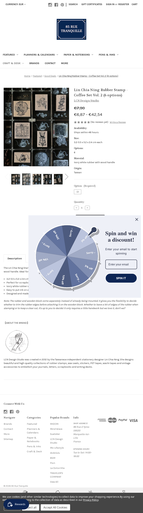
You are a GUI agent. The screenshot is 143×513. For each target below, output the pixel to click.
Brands (34, 63)
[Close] (137, 219)
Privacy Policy (90, 499)
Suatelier (55, 434)
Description (14, 258)
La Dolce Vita (57, 468)
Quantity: (79, 201)
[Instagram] (50, 5)
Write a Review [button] (118, 122)
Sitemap (8, 439)
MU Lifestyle (57, 447)
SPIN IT (121, 278)
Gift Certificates (91, 4)
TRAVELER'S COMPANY (56, 475)
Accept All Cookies (55, 507)
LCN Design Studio (56, 441)
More (64, 63)
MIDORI (54, 423)
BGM (52, 457)
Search (73, 4)
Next (66, 176)
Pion (52, 463)
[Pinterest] (62, 5)
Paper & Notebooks (77, 54)
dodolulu (55, 452)
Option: (85, 185)
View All (54, 481)
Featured (9, 54)
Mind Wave (56, 429)
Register (123, 4)
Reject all (30, 507)
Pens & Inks (107, 54)
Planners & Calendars (39, 54)
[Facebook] (56, 5)
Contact (50, 63)
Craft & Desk (11, 63)
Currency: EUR (14, 4)
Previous (6, 176)
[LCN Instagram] (17, 341)
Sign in (110, 4)
